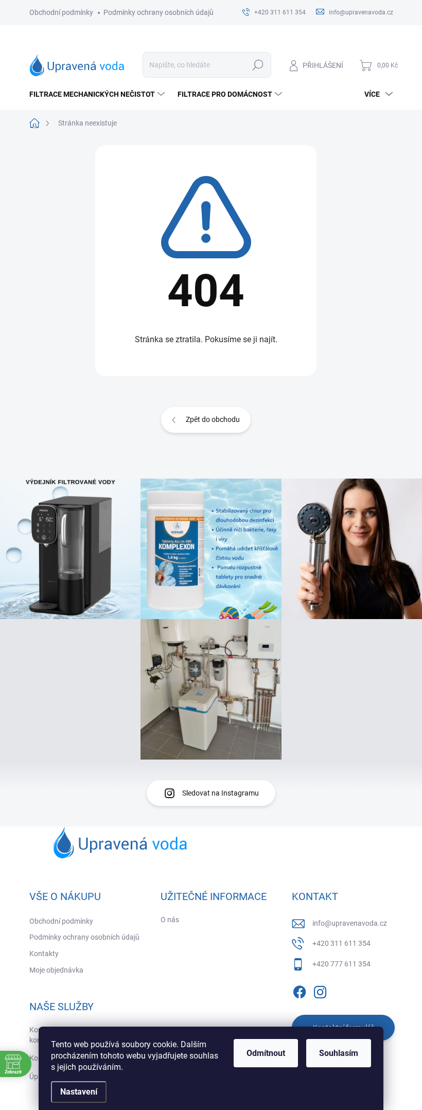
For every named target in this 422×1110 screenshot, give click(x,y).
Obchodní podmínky (61, 12)
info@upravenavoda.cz (349, 923)
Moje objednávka (56, 970)
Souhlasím (338, 1053)
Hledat (257, 65)
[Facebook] (299, 990)
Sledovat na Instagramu (220, 793)
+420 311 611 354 (341, 943)
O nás (170, 919)
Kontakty (44, 953)
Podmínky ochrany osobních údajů (158, 12)
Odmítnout (266, 1053)
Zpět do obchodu (213, 419)
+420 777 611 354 (341, 964)
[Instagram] (320, 990)
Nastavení (78, 1092)
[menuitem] (98, 94)
